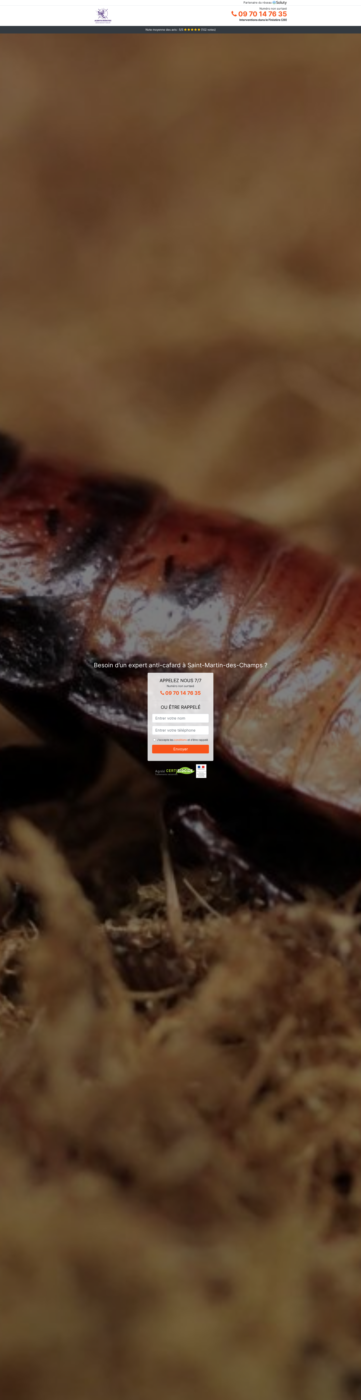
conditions (180, 739)
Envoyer (180, 749)
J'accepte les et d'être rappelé (182, 739)
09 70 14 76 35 (262, 14)
